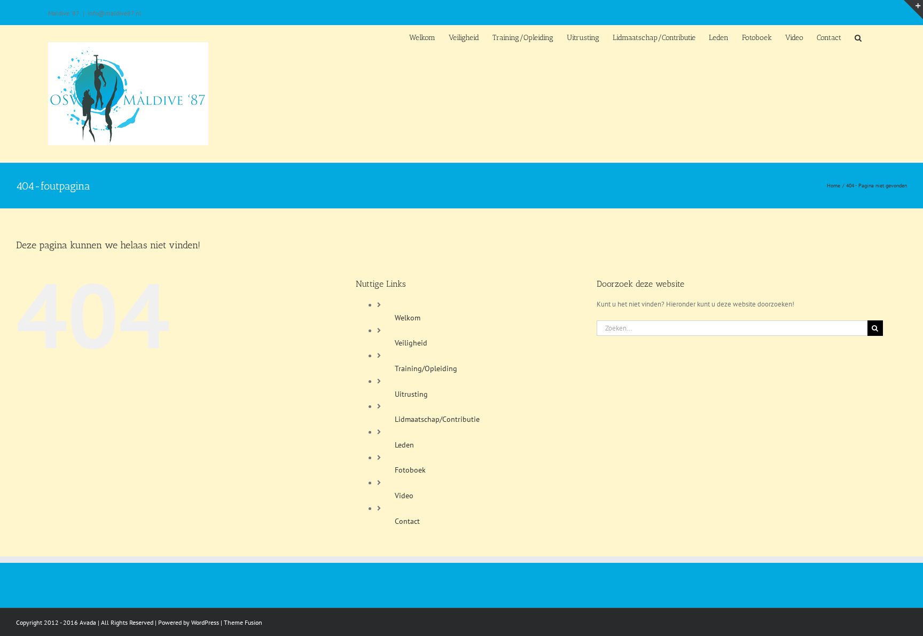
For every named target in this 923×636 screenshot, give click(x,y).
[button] (858, 37)
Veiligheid (411, 343)
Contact (407, 521)
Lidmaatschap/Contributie (437, 419)
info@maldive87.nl (115, 13)
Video (404, 495)
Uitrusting (411, 394)
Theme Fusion (243, 622)
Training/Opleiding (426, 368)
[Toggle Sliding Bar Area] (913, 9)
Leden (404, 445)
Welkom (407, 318)
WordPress (205, 622)
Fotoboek (410, 470)
